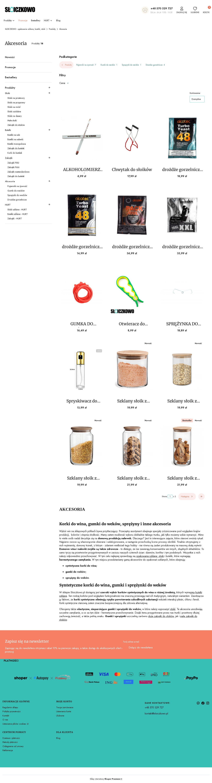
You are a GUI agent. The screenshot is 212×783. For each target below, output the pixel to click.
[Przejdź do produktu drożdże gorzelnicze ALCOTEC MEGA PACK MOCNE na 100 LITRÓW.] (132, 215)
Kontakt (5, 715)
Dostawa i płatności (11, 738)
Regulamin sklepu (10, 707)
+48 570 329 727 (162, 8)
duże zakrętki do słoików (161, 616)
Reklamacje (7, 750)
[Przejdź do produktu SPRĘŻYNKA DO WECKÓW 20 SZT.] (182, 292)
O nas (5, 719)
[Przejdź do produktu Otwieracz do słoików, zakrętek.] (132, 292)
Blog (58, 738)
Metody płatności (10, 742)
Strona (164, 496)
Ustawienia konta (63, 711)
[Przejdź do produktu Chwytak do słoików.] (132, 138)
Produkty (52, 29)
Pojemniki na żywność (86, 65)
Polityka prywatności (11, 711)
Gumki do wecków (109, 65)
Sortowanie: (195, 93)
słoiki (172, 609)
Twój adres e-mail (131, 641)
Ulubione (60, 715)
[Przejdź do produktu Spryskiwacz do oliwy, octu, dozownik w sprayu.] (82, 369)
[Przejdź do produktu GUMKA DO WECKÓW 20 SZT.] (82, 292)
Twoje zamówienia (64, 707)
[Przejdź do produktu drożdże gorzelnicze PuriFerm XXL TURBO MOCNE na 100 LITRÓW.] (182, 215)
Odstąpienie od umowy (12, 746)
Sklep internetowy (105, 779)
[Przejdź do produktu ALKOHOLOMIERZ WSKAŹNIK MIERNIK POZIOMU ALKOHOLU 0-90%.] (82, 138)
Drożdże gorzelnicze (155, 65)
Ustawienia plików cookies (14, 723)
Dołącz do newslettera (141, 647)
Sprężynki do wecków (131, 65)
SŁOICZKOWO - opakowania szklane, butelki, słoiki (25, 29)
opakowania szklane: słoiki (150, 556)
